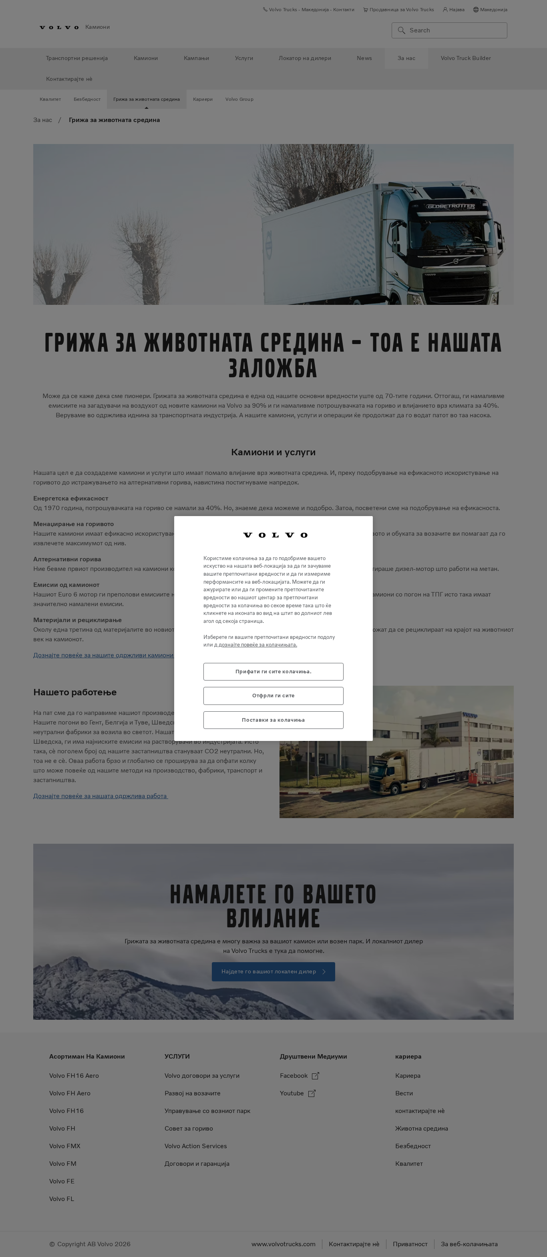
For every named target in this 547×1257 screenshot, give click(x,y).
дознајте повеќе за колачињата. (258, 645)
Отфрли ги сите (273, 696)
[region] (273, 628)
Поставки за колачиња (273, 720)
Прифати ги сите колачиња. (273, 672)
